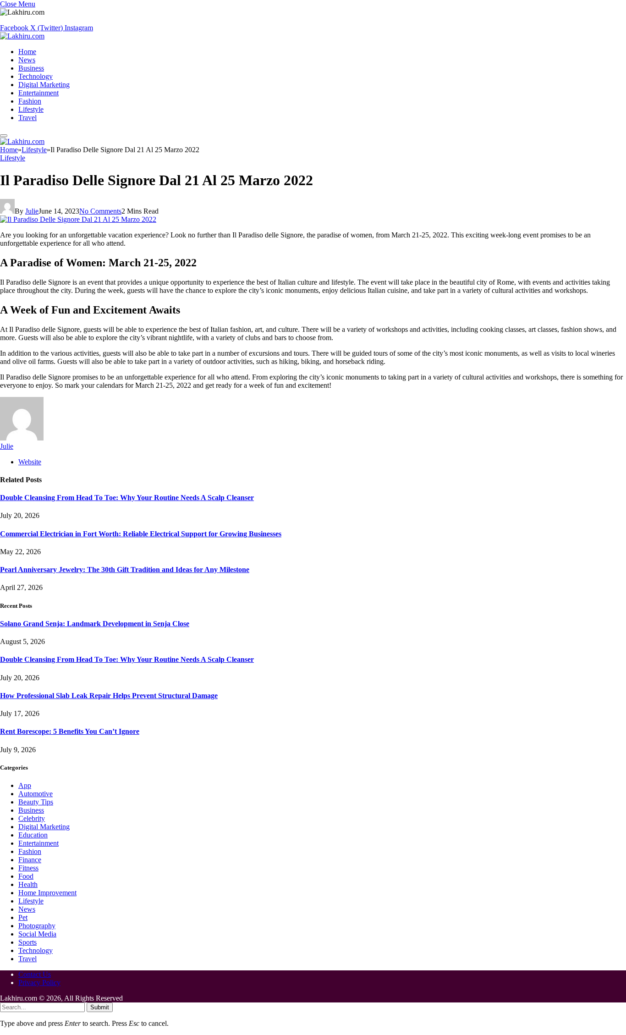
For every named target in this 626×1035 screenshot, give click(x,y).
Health (28, 884)
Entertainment (38, 93)
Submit (99, 1007)
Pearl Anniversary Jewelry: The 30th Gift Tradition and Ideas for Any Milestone (124, 569)
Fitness (28, 868)
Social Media (37, 934)
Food (25, 876)
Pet (22, 917)
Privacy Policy (39, 982)
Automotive (35, 794)
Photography (36, 926)
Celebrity (31, 818)
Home (27, 51)
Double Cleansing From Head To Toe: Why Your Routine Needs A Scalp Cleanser (127, 497)
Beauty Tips (35, 802)
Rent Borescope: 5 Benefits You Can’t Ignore (69, 731)
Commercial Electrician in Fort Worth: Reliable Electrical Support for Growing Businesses (140, 534)
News (26, 60)
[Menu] (3, 135)
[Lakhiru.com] (22, 36)
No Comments (100, 211)
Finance (29, 860)
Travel (27, 117)
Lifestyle (31, 109)
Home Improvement (47, 893)
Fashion (29, 101)
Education (33, 835)
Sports (27, 942)
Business (31, 68)
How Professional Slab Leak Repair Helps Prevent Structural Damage (109, 695)
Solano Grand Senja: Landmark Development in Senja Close (94, 624)
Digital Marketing (44, 84)
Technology (35, 76)
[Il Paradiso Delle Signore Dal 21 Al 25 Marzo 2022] (78, 219)
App (24, 785)
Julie (31, 211)
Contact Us (34, 974)
